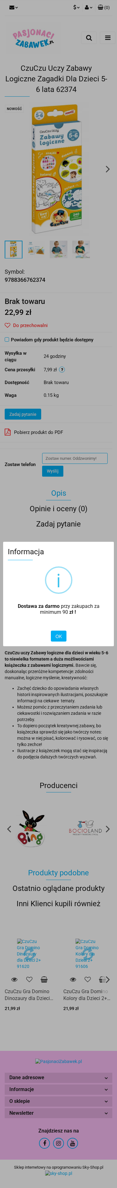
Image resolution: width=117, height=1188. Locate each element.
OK (59, 636)
